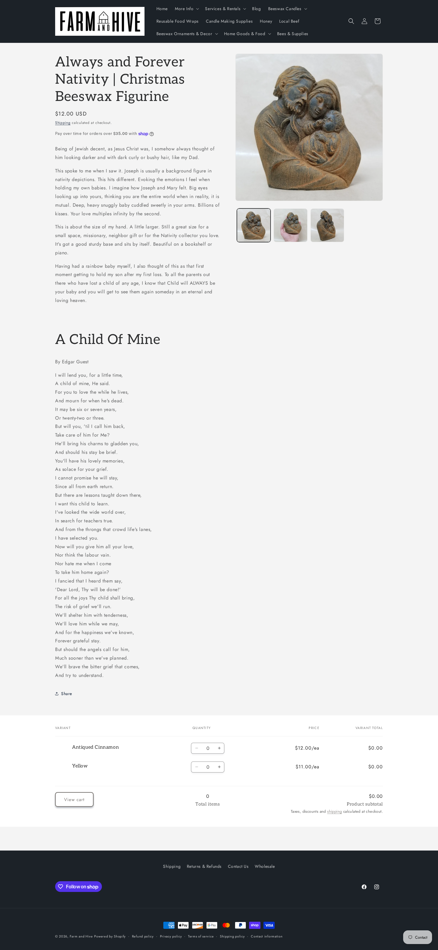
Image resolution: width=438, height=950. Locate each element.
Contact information (266, 936)
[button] (186, 8)
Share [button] (66, 694)
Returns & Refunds (204, 866)
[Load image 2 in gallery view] (290, 225)
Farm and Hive (81, 936)
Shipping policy (232, 936)
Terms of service (201, 936)
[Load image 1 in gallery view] (254, 225)
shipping (334, 811)
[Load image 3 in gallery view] (327, 225)
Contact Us (238, 866)
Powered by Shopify (110, 936)
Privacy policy (171, 936)
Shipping (63, 122)
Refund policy (143, 936)
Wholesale (265, 866)
